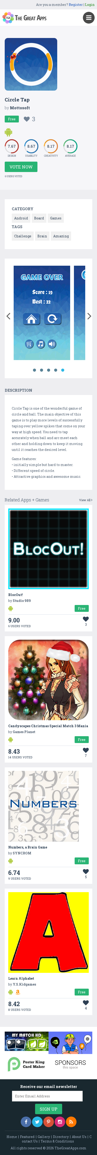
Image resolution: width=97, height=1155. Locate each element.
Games (55, 218)
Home (12, 1136)
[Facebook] (26, 1122)
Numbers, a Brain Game (27, 847)
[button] (8, 315)
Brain (42, 236)
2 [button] (41, 370)
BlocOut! (15, 594)
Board (39, 218)
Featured (27, 1136)
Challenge (22, 236)
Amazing (61, 236)
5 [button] (62, 370)
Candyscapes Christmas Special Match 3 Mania (48, 726)
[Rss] (71, 1122)
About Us (79, 1136)
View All (85, 500)
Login (90, 4)
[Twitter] (37, 1122)
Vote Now (21, 167)
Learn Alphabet (21, 978)
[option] (42, 314)
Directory (61, 1136)
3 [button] (48, 370)
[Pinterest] (48, 1122)
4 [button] (55, 370)
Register (76, 4)
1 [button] (34, 370)
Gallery (44, 1136)
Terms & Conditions (57, 1141)
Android (21, 218)
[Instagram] (60, 1122)
